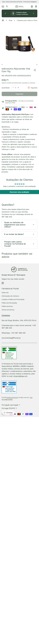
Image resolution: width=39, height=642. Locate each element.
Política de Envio (7, 306)
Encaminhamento (16, 83)
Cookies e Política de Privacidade (13, 299)
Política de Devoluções (9, 303)
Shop (10, 20)
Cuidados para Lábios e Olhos (27, 20)
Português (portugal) (11, 405)
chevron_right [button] (33, 13)
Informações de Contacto (10, 296)
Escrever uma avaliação (19, 192)
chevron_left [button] (5, 13)
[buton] (11, 405)
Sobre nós (5, 292)
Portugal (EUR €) (10, 408)
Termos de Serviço (8, 310)
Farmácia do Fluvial (12, 397)
